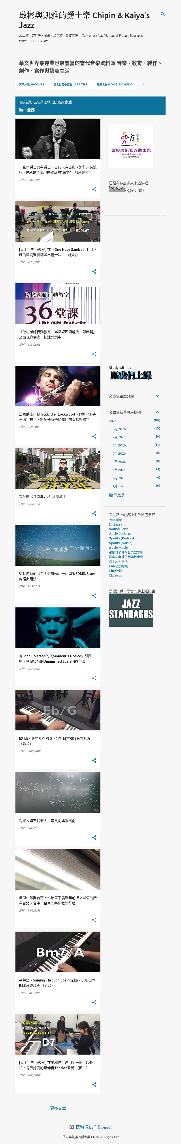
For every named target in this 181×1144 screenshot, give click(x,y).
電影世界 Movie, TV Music (114, 84)
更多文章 (58, 1108)
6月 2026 (119, 445)
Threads (115, 575)
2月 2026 (119, 478)
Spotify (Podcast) (122, 538)
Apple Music (118, 548)
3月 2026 (119, 470)
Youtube (115, 520)
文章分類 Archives (31, 84)
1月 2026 (119, 486)
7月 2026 (119, 437)
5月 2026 (119, 454)
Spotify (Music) (120, 543)
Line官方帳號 (118, 566)
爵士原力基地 (118, 561)
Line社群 (115, 571)
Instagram (117, 524)
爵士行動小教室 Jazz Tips (70, 84)
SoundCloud (118, 529)
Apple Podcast (120, 534)
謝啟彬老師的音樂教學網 (126, 557)
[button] (94, 189)
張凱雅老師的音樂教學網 (126, 552)
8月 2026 (119, 429)
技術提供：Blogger (93, 1127)
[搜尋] (163, 14)
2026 (113, 421)
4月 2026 (119, 462)
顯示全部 (27, 110)
